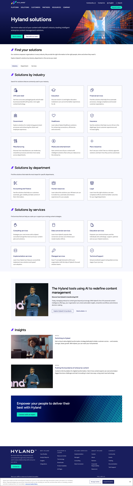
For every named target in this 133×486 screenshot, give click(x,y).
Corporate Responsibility (95, 465)
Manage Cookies (95, 482)
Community (112, 454)
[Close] (130, 482)
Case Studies (43, 454)
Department (24, 66)
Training (111, 461)
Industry (14, 66)
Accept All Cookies (108, 482)
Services (34, 66)
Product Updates (62, 466)
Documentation (113, 464)
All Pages (59, 469)
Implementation (78, 454)
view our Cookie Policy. (31, 484)
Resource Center (61, 456)
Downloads (60, 462)
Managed (76, 457)
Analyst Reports (44, 457)
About (93, 457)
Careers (94, 454)
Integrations (43, 464)
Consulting (77, 461)
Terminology (60, 459)
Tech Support (112, 467)
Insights (42, 461)
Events (110, 457)
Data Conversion (78, 464)
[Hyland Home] (18, 3)
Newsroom (94, 469)
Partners (94, 461)
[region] (66, 482)
